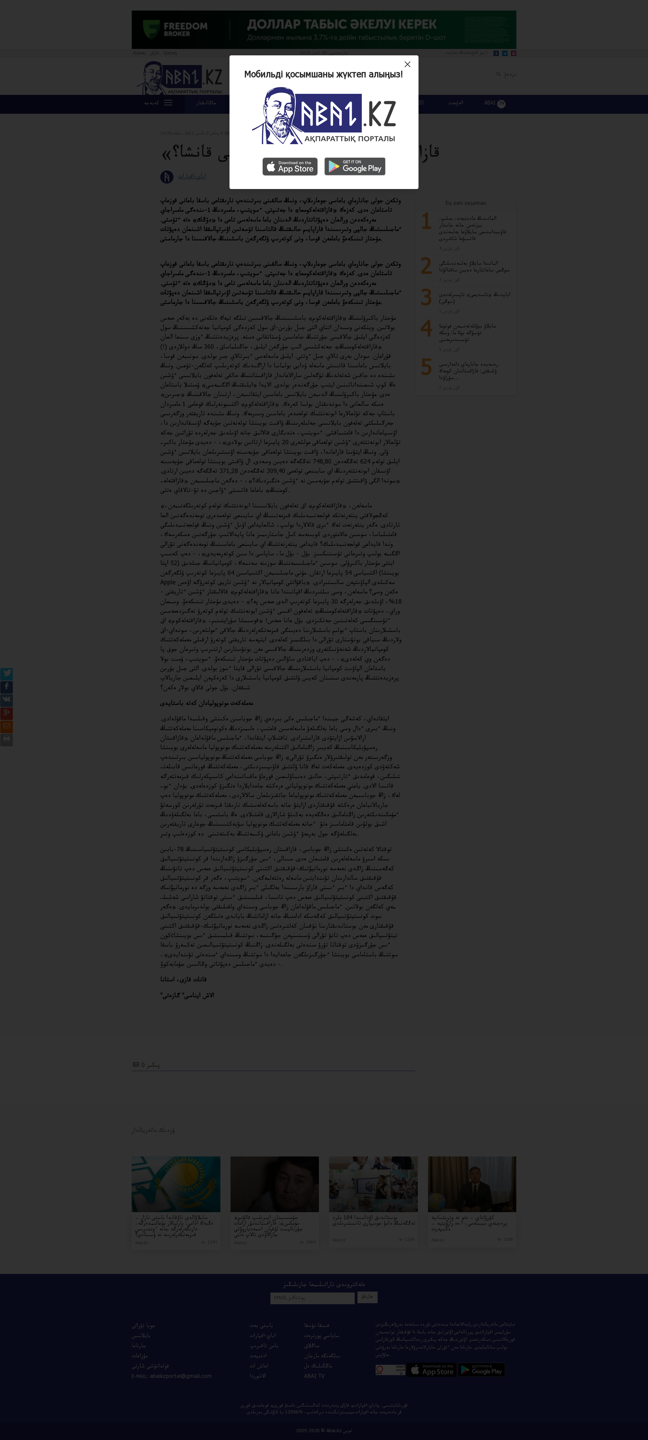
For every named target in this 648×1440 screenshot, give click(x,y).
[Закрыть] (409, 66)
